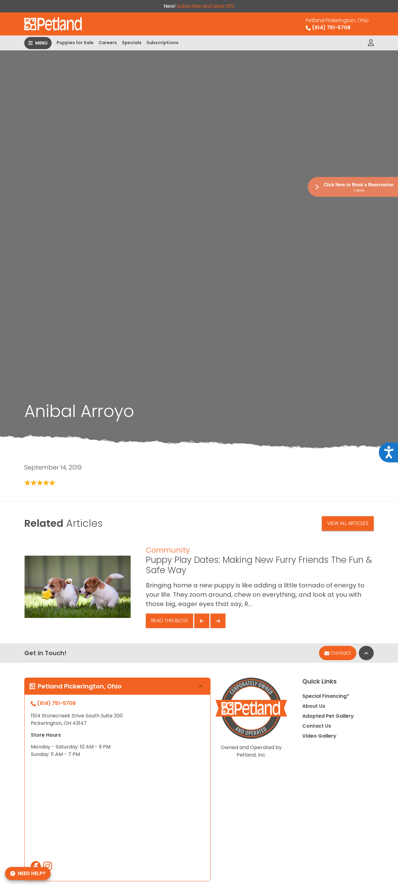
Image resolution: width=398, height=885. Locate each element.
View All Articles (347, 523)
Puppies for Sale (75, 42)
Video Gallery (319, 735)
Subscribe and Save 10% (205, 6)
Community (168, 550)
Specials (131, 42)
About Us (313, 706)
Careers (108, 42)
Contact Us (316, 726)
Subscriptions (162, 42)
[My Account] (371, 42)
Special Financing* (325, 696)
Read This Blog (169, 620)
